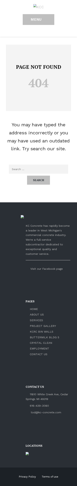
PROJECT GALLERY (43, 325)
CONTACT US (38, 354)
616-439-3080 (39, 405)
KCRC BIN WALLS (41, 331)
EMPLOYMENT (39, 348)
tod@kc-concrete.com (46, 412)
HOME (34, 309)
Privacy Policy (27, 476)
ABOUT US (37, 314)
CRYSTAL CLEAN (41, 342)
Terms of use (50, 476)
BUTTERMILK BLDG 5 (44, 337)
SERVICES (36, 320)
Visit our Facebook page (46, 268)
